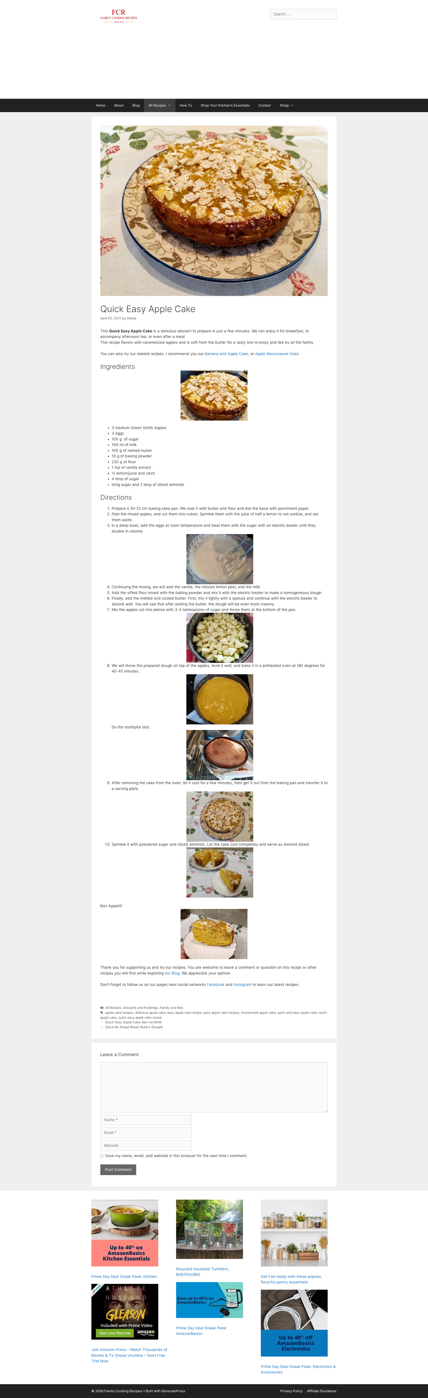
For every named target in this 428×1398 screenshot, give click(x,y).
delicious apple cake (150, 1012)
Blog (136, 105)
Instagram (242, 984)
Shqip (284, 105)
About (118, 105)
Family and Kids (171, 1007)
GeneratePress (173, 1391)
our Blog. (173, 973)
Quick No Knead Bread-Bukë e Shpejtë (134, 1027)
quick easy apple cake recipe (140, 1017)
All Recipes (157, 105)
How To (186, 105)
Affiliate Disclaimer (322, 1391)
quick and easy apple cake (297, 1012)
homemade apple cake (258, 1012)
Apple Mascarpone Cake (277, 354)
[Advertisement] (214, 65)
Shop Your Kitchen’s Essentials (225, 105)
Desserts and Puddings (140, 1007)
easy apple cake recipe (184, 1012)
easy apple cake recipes (221, 1012)
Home (100, 105)
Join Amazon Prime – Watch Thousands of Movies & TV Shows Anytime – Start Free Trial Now (129, 1355)
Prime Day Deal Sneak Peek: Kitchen (124, 1276)
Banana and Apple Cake (226, 354)
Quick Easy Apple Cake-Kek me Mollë (133, 1022)
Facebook (215, 984)
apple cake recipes (119, 1012)
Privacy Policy (291, 1391)
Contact (265, 105)
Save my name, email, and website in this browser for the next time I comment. (176, 1155)
